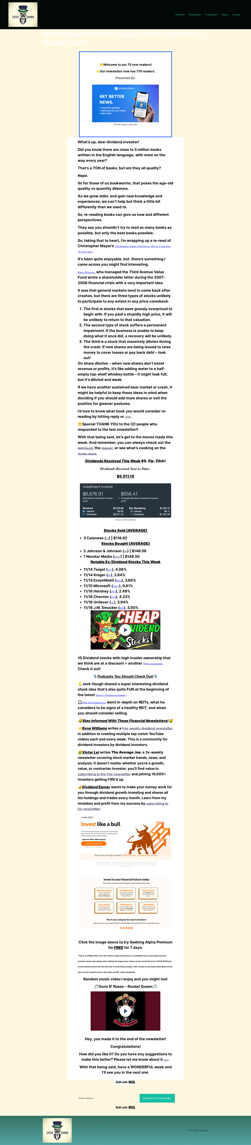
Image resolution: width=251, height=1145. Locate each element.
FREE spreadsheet (152, 663)
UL (112, 602)
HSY (113, 591)
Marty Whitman (86, 272)
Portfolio (180, 14)
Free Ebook (211, 14)
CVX (113, 597)
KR (109, 575)
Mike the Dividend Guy (94, 702)
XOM (119, 580)
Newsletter (195, 14)
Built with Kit (125, 1107)
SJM (122, 608)
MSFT (116, 586)
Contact (236, 14)
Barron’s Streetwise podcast (111, 695)
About (225, 14)
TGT (109, 570)
